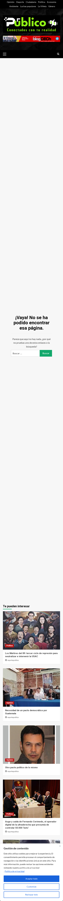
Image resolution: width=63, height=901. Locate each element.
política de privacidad (29, 867)
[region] (31, 872)
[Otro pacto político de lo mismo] (31, 744)
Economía (51, 2)
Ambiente (13, 6)
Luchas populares (28, 6)
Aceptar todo (31, 878)
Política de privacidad (14, 871)
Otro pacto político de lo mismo (21, 767)
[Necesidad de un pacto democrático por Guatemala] (31, 687)
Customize (31, 886)
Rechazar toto (31, 894)
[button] (6, 53)
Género (51, 6)
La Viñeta (42, 6)
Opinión (10, 2)
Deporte (20, 2)
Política (41, 2)
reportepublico (13, 660)
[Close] (60, 846)
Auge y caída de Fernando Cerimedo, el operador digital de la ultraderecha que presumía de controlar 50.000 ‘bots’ (30, 824)
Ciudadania (31, 2)
